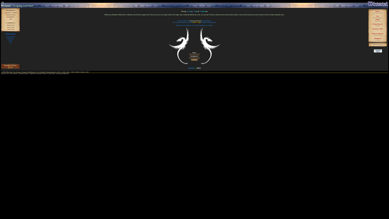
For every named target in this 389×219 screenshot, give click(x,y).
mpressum (10, 25)
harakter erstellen (10, 12)
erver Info (10, 27)
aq (10, 19)
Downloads (10, 39)
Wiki (10, 42)
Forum (10, 40)
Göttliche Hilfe (10, 37)
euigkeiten (10, 17)
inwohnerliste (10, 15)
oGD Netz (10, 29)
